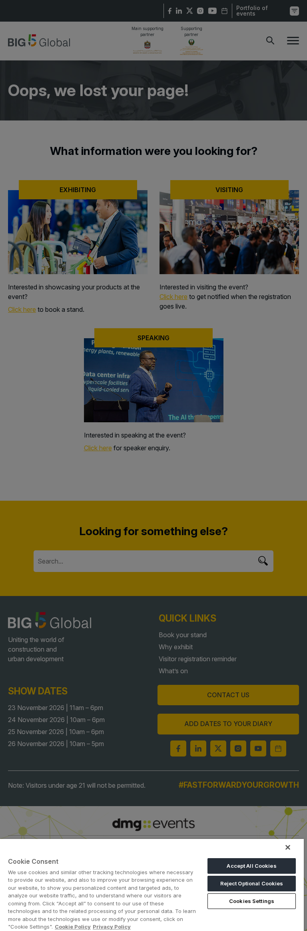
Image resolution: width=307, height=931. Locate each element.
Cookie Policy (73, 926)
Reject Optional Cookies (251, 883)
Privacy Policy (112, 926)
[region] (152, 885)
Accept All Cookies (251, 866)
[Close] (287, 847)
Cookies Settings (251, 901)
